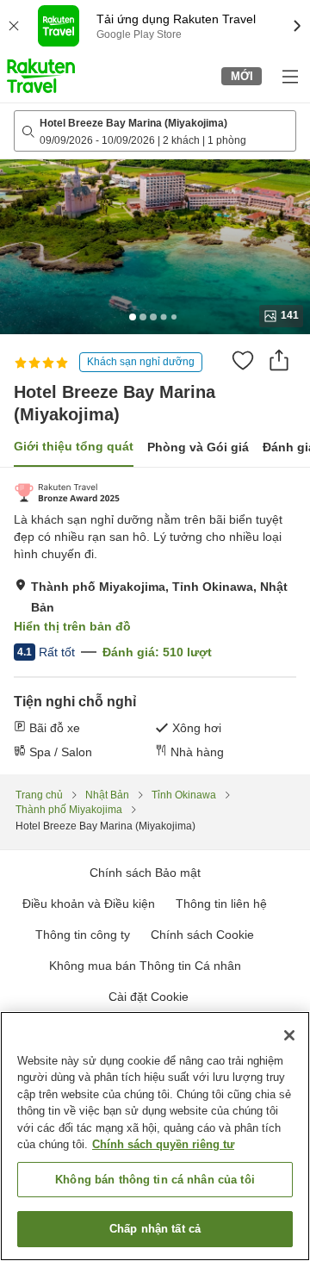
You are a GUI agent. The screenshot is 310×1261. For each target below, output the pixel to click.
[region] (155, 1136)
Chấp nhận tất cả (155, 1228)
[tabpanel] (155, 621)
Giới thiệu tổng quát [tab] (73, 446)
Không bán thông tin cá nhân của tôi (155, 1179)
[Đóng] (289, 1035)
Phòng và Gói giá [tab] (198, 447)
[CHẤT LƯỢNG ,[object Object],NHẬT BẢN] (67, 492)
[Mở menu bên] (289, 76)
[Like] (243, 360)
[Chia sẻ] (279, 360)
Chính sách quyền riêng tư (163, 1144)
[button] (41, 76)
